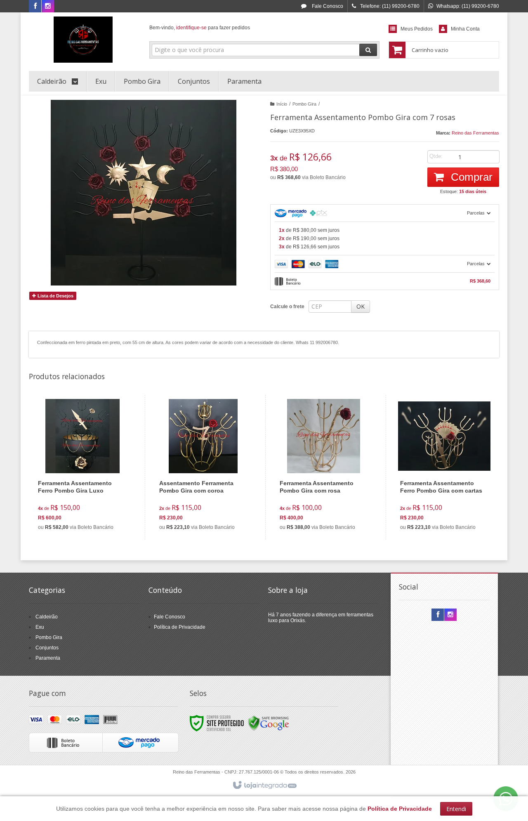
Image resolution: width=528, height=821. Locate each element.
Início (281, 103)
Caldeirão (46, 617)
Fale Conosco (327, 6)
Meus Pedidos (417, 29)
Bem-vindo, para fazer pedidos (199, 28)
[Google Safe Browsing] (268, 723)
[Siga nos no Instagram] (48, 6)
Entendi (456, 809)
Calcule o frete (287, 306)
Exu (39, 627)
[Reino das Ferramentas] (83, 40)
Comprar (470, 177)
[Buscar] (368, 50)
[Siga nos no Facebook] (35, 6)
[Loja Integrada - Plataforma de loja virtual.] (264, 785)
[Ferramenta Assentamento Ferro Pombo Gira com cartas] (444, 467)
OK (360, 306)
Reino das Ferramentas (475, 132)
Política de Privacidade (179, 627)
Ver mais (87, 500)
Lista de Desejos (54, 295)
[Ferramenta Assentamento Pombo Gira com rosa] (323, 467)
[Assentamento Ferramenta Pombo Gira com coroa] (203, 467)
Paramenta (47, 658)
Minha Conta (465, 29)
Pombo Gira (304, 103)
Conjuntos (47, 648)
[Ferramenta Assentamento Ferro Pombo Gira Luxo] (82, 467)
